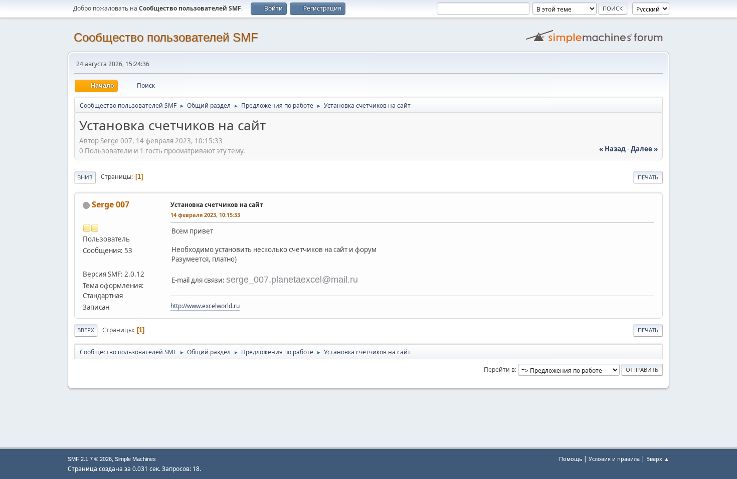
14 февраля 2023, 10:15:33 (205, 214)
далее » (644, 148)
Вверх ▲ (657, 458)
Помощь (570, 458)
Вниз (85, 177)
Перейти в (499, 369)
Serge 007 (110, 204)
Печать (648, 177)
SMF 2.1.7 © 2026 (90, 459)
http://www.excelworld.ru (205, 306)
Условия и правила (614, 458)
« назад (612, 148)
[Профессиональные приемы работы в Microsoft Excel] (87, 262)
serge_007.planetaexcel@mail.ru (292, 280)
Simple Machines (135, 459)
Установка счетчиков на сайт (216, 204)
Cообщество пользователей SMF (166, 37)
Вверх (85, 330)
